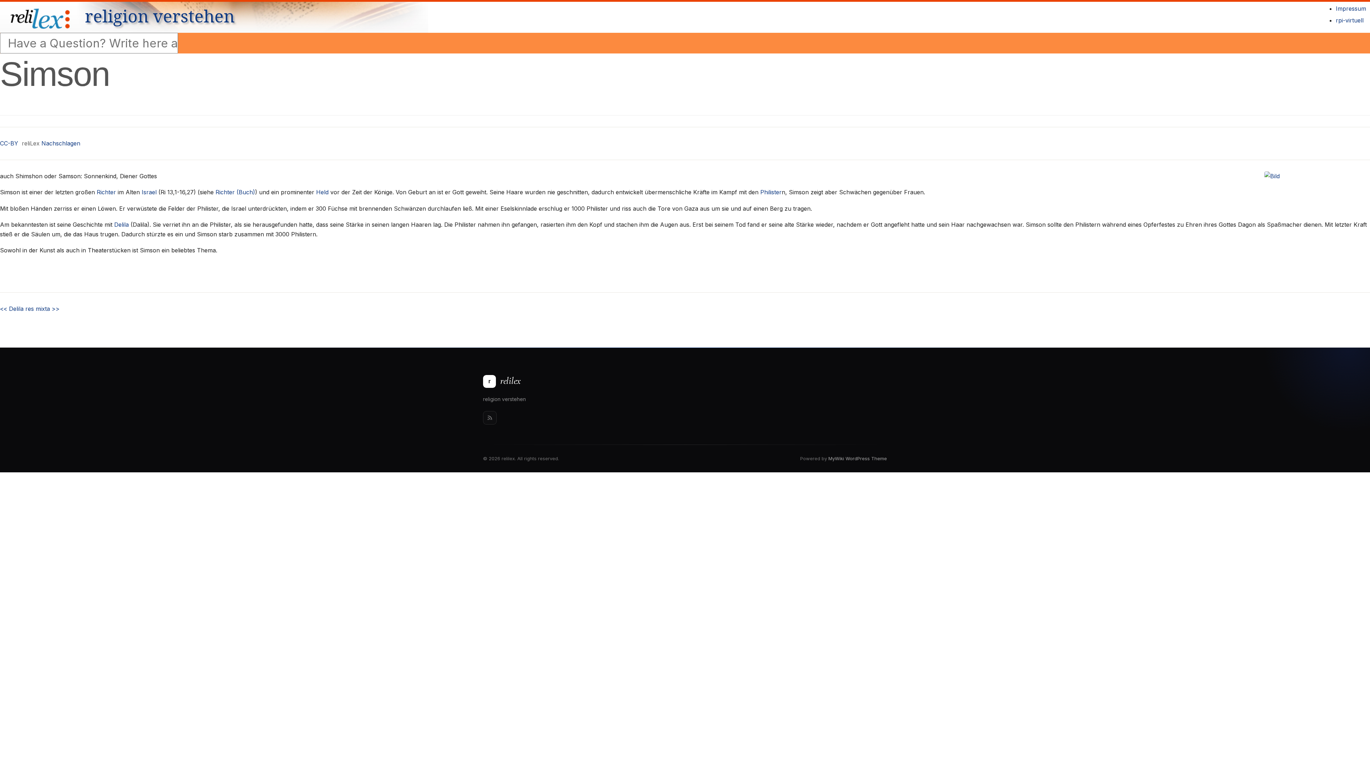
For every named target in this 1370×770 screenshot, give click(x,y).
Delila (121, 224)
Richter (106, 192)
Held (322, 192)
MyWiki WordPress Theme (857, 458)
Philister (771, 192)
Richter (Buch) (235, 192)
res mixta (42, 308)
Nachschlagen (60, 143)
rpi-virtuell (1350, 20)
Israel (149, 192)
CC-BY (9, 143)
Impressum (1351, 8)
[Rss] (490, 418)
